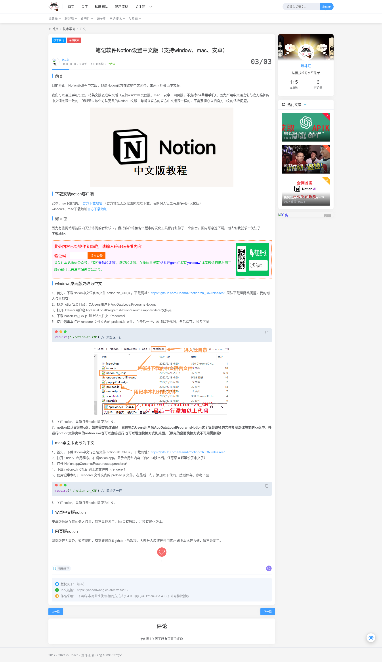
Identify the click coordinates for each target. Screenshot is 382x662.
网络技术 (115, 18)
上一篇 (56, 611)
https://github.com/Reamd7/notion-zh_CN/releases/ (188, 292)
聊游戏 (69, 18)
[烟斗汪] (55, 6)
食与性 (85, 18)
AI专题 (133, 18)
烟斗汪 (66, 60)
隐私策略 (121, 6)
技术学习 (69, 28)
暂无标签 (63, 568)
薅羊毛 (101, 18)
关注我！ (141, 6)
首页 (71, 6)
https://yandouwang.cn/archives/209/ (102, 590)
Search (326, 6)
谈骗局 (53, 18)
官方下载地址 (92, 203)
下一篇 (268, 611)
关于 (84, 6)
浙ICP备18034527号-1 (107, 655)
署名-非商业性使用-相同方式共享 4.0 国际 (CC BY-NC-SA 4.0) (124, 596)
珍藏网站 (101, 6)
